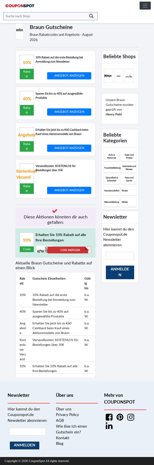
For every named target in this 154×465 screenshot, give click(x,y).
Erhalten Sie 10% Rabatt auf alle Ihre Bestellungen (60, 237)
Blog (59, 444)
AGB (60, 421)
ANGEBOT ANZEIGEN (69, 75)
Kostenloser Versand (26, 174)
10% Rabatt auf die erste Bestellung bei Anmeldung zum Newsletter (59, 59)
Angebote (26, 135)
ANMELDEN (120, 272)
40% (27, 99)
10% (27, 63)
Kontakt (62, 438)
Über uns (63, 409)
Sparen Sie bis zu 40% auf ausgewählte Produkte (59, 95)
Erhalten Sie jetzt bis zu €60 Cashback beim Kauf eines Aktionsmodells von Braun (61, 132)
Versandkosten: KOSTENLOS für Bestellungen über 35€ (55, 168)
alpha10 (74, 250)
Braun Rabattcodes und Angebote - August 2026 (61, 37)
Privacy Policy (67, 415)
